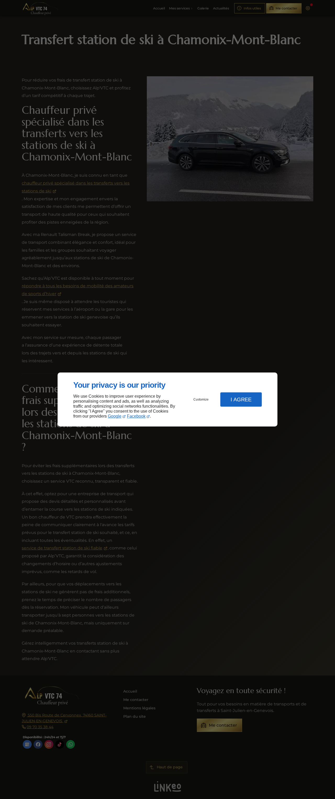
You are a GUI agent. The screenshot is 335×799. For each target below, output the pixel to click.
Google (114, 416)
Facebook (136, 416)
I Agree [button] (241, 399)
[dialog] (167, 399)
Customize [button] (201, 399)
